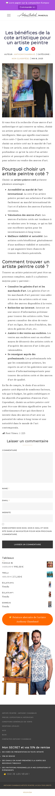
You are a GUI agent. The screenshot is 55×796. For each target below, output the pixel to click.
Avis (4, 730)
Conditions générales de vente (17, 722)
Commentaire (9, 450)
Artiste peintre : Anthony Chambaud (19, 713)
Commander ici (27, 7)
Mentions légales (10, 726)
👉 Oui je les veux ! (16, 774)
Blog (4, 735)
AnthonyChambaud (24, 54)
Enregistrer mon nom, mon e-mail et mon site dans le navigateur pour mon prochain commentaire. (27, 531)
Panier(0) (43, 15)
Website (6, 512)
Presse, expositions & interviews (17, 717)
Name (5, 488)
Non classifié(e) (20, 58)
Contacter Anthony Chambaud (16, 739)
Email (6, 500)
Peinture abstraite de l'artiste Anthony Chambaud (29, 619)
